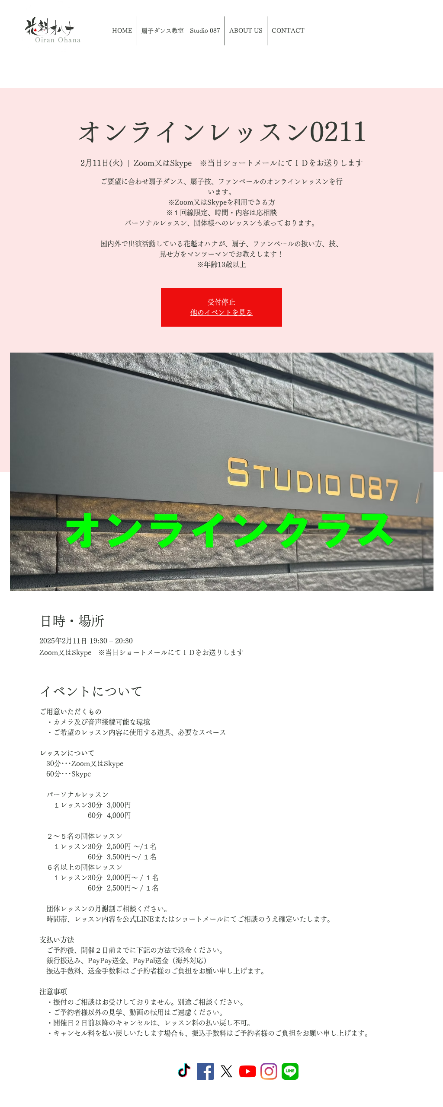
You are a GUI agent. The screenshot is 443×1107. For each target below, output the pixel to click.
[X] (226, 1071)
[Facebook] (205, 1071)
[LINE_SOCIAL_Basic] (290, 1071)
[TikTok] (184, 1071)
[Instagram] (268, 1071)
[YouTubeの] (247, 1071)
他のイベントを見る (221, 312)
